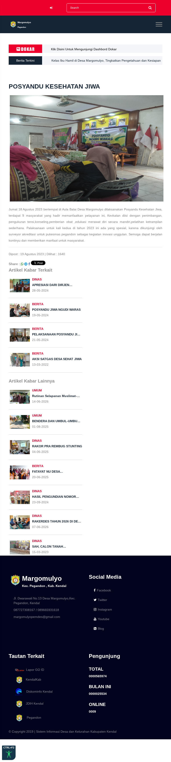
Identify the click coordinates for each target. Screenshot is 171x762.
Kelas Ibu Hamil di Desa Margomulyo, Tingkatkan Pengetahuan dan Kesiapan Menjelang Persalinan (106, 62)
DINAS (37, 279)
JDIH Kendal (33, 703)
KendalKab (32, 679)
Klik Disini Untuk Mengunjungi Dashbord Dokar (84, 49)
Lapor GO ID (35, 669)
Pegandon (32, 717)
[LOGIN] (51, 8)
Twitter (102, 600)
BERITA (37, 304)
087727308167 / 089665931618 (36, 610)
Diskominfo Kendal (38, 691)
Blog (101, 628)
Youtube (103, 619)
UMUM (37, 390)
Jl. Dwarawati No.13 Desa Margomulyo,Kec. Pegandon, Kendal (44, 601)
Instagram (105, 609)
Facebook (104, 590)
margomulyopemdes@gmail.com (37, 617)
